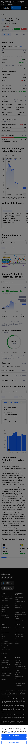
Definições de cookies (14, 742)
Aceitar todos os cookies (14, 735)
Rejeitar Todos (14, 738)
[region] (14, 734)
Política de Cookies (11, 732)
